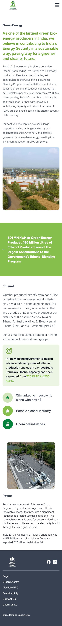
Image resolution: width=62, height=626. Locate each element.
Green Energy (11, 581)
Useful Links (10, 604)
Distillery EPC (10, 587)
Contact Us (9, 598)
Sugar (6, 576)
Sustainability (10, 593)
